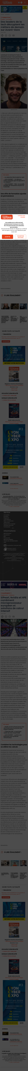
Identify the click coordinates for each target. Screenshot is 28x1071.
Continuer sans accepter (21, 216)
